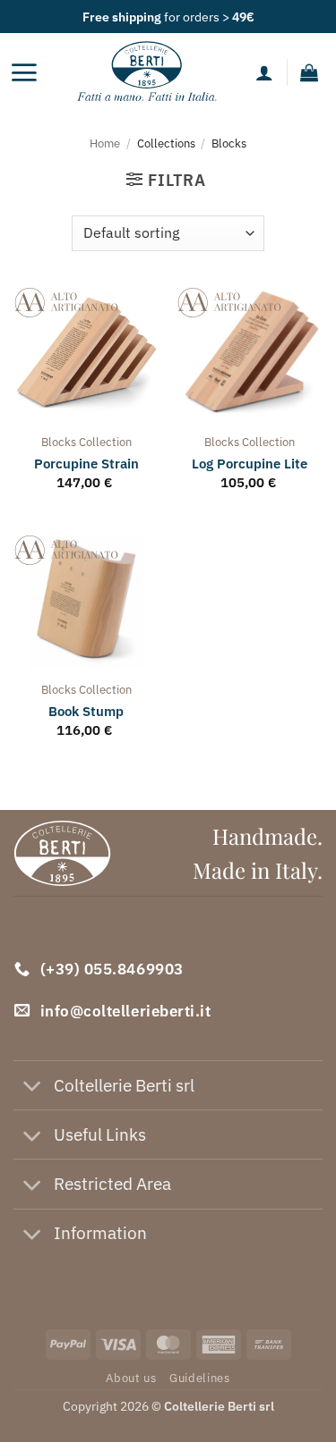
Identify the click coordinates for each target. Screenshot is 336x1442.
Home (105, 143)
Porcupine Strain (86, 463)
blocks (58, 442)
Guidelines (199, 1378)
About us (131, 1378)
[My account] (264, 72)
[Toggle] (32, 1088)
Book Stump (86, 711)
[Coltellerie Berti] (147, 72)
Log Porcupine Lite (249, 463)
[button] (24, 72)
